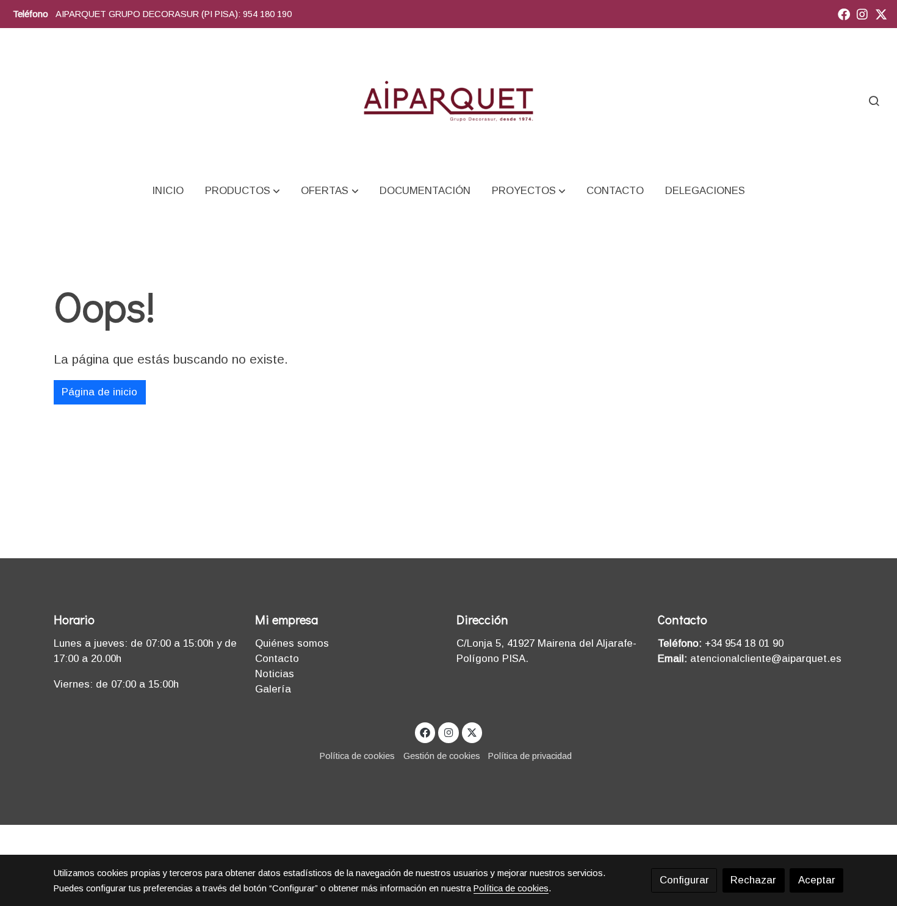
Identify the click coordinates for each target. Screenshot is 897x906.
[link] (448, 100)
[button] (242, 191)
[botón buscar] (874, 101)
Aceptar (816, 880)
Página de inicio (99, 392)
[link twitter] (881, 13)
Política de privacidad (530, 756)
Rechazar (753, 880)
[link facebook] (844, 13)
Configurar (684, 880)
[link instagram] (862, 13)
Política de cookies (357, 756)
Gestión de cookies (441, 756)
